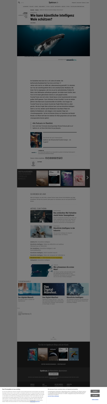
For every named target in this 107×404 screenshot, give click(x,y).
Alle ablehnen (95, 395)
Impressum (37, 401)
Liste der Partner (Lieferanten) (53, 396)
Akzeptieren (95, 391)
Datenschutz (32, 401)
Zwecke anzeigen (95, 399)
